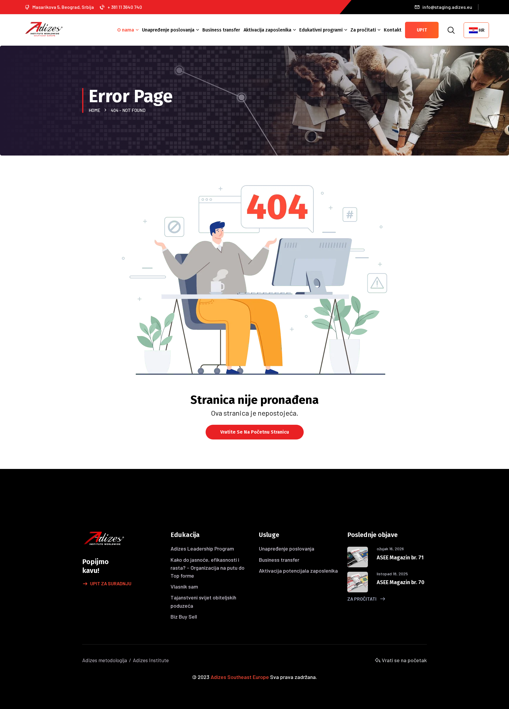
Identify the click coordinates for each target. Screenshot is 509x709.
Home (95, 110)
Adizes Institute (151, 660)
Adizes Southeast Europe (240, 677)
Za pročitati (363, 30)
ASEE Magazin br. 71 (400, 557)
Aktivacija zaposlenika (267, 30)
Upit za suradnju (110, 583)
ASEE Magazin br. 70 (400, 582)
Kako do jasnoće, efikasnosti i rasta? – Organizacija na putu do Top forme (207, 567)
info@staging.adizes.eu (447, 7)
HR (482, 30)
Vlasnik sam (184, 586)
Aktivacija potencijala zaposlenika (298, 570)
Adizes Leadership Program (202, 548)
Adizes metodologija (104, 660)
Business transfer (221, 30)
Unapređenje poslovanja (168, 30)
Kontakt (392, 30)
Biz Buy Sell (184, 616)
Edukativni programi (321, 30)
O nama (125, 30)
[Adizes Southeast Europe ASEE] (44, 28)
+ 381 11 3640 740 (125, 7)
